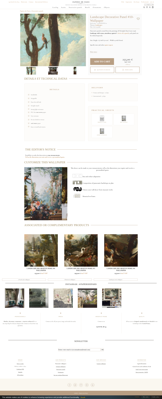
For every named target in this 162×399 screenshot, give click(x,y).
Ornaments (97, 7)
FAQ (122, 2)
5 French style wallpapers (24, 279)
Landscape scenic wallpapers (115, 279)
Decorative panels (75, 7)
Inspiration (129, 2)
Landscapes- (99, 25)
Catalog (55, 7)
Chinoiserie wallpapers (69, 279)
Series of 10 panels (123, 33)
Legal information (141, 363)
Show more (93, 52)
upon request (109, 45)
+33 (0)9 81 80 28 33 (13, 2)
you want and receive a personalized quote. (52, 157)
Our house (137, 2)
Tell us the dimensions (32, 157)
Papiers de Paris (25, 11)
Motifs (87, 7)
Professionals (145, 2)
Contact (31, 2)
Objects (107, 7)
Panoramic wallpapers (60, 363)
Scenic (63, 7)
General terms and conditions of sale (142, 366)
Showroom (24, 2)
